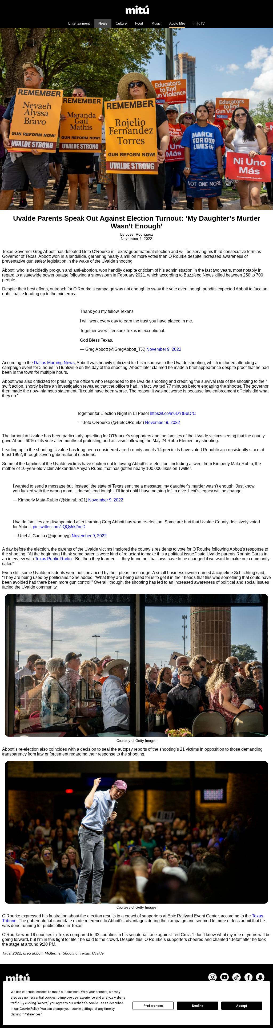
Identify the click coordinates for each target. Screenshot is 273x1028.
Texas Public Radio (53, 558)
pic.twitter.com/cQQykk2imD (59, 526)
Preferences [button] (32, 1014)
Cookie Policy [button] (29, 1009)
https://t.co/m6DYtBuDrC (173, 413)
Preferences (153, 1006)
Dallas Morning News (54, 362)
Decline (197, 1006)
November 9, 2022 (163, 349)
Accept (241, 1006)
